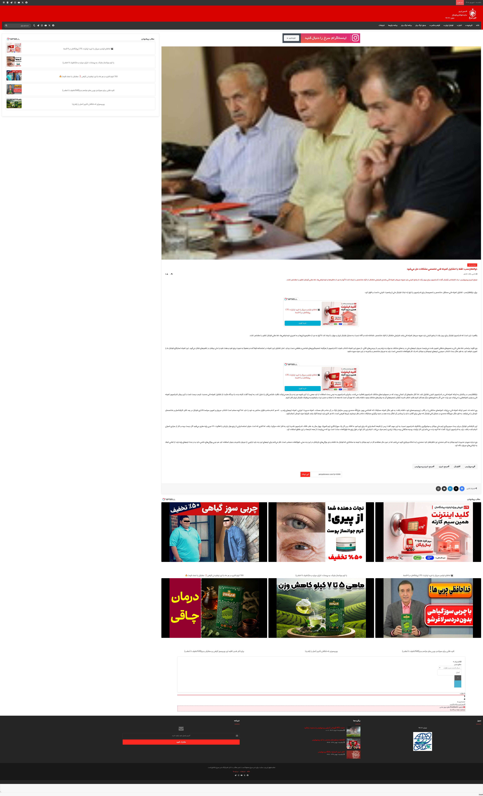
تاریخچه (469, 25)
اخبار (460, 25)
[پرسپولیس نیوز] (463, 13)
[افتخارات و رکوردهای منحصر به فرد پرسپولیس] (353, 744)
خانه (477, 25)
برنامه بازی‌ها (392, 25)
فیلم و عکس (435, 25)
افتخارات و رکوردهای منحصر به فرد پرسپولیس (328, 739)
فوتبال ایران (449, 25)
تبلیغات (382, 25)
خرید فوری (302, 323)
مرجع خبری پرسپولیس (424, 466)
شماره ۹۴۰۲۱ (422, 728)
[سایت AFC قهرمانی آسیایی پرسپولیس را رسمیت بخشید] (353, 731)
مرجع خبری (443, 466)
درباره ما (235, 771)
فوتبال (456, 466)
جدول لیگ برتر (420, 25)
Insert (481, 794)
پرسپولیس (469, 466)
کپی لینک (305, 474)
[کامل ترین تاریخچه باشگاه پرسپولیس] (353, 755)
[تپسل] (285, 299)
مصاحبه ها (472, 265)
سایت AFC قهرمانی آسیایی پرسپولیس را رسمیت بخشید (324, 727)
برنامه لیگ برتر (406, 25)
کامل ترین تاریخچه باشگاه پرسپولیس (331, 751)
